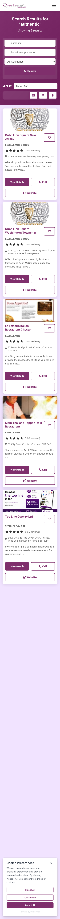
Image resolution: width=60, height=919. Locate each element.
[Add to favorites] (49, 137)
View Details (17, 182)
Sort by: (7, 86)
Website (31, 193)
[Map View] (52, 95)
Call (44, 182)
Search (31, 71)
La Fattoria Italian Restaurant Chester (18, 327)
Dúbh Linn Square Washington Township (20, 230)
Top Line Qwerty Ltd (19, 516)
